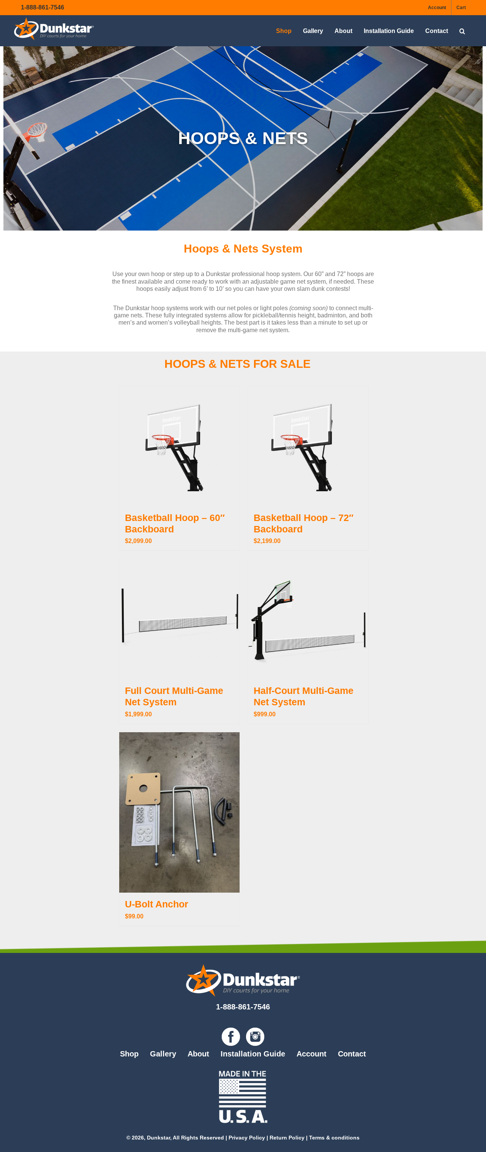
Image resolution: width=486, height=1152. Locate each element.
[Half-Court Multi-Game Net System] (308, 619)
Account (312, 1054)
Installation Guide (253, 1054)
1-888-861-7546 (42, 7)
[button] (462, 31)
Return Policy (287, 1138)
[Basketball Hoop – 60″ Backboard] (179, 446)
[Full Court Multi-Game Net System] (179, 619)
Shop (129, 1054)
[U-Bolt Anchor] (179, 812)
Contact (352, 1054)
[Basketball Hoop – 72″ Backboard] (308, 446)
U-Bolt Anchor (156, 904)
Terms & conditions (334, 1138)
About (198, 1054)
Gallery (163, 1054)
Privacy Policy (247, 1138)
